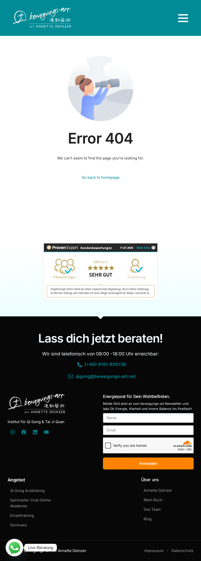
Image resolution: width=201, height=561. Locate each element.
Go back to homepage (101, 177)
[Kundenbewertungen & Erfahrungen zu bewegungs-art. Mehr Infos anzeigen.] (101, 299)
